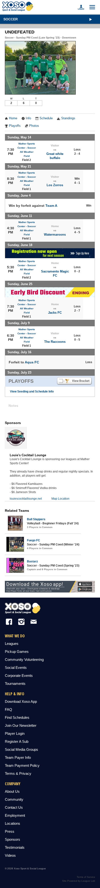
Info (28, 118)
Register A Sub (16, 741)
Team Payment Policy (22, 765)
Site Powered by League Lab (78, 881)
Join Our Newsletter (20, 725)
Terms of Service (86, 877)
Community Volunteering (24, 659)
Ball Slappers (36, 519)
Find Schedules (17, 717)
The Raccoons (55, 342)
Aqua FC (32, 362)
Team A (51, 206)
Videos (10, 855)
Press (9, 831)
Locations (12, 823)
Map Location (60, 498)
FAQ (8, 709)
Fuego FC (33, 540)
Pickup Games (17, 651)
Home (13, 118)
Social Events (16, 667)
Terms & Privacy (18, 773)
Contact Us (14, 807)
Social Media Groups (21, 749)
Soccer (10, 19)
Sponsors (12, 839)
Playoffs (15, 126)
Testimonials (15, 847)
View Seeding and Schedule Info (32, 391)
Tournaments (15, 683)
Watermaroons (55, 234)
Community (14, 799)
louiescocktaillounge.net (26, 498)
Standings (68, 118)
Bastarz (32, 561)
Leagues (11, 643)
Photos (34, 126)
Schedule (46, 118)
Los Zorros (55, 185)
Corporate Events (19, 675)
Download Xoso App (21, 701)
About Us (12, 791)
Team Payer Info (18, 757)
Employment (15, 815)
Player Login (15, 733)
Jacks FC (55, 312)
